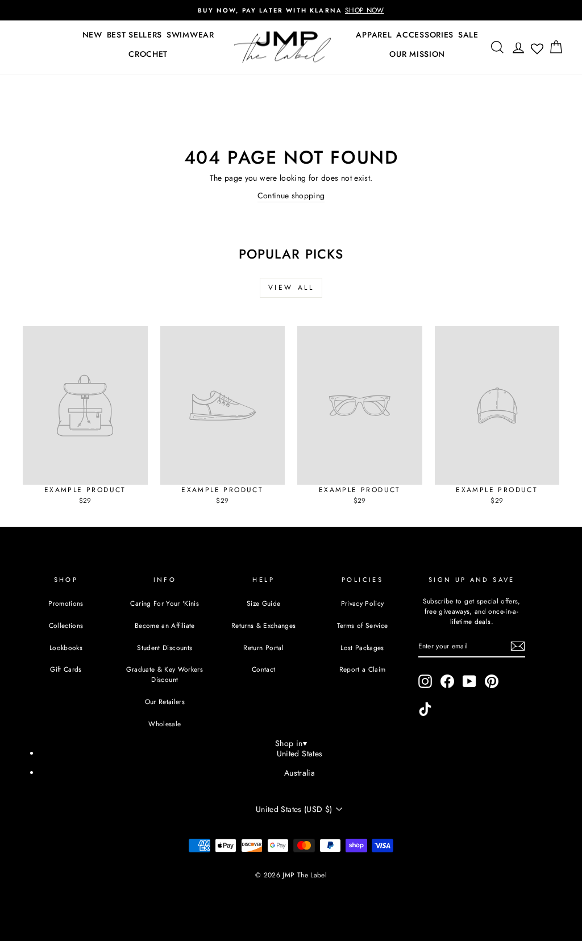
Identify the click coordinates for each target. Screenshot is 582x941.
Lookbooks (65, 647)
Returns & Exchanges (263, 625)
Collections (66, 625)
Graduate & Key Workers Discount (164, 674)
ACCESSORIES (425, 34)
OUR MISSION (417, 54)
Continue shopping (291, 195)
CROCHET (148, 54)
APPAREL (374, 34)
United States (300, 753)
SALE (468, 34)
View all (291, 287)
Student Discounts (164, 647)
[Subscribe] (517, 646)
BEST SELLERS (134, 34)
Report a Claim (362, 669)
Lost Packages (362, 647)
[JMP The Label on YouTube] (469, 681)
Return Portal (263, 647)
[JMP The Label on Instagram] (425, 681)
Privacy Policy (362, 603)
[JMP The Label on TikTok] (425, 709)
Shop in (291, 743)
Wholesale (164, 723)
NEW (92, 34)
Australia (299, 772)
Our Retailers (165, 701)
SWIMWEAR (190, 34)
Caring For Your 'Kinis (164, 603)
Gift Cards (66, 669)
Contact (263, 669)
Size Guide (264, 603)
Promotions (66, 603)
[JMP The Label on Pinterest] (491, 681)
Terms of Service (362, 625)
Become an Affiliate (165, 625)
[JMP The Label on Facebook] (447, 681)
